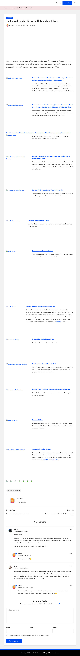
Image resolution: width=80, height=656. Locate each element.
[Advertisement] (40, 45)
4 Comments (32, 25)
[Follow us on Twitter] (12, 482)
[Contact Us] (33, 482)
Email (32, 627)
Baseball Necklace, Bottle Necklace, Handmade (40, 306)
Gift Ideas (9, 17)
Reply (70, 529)
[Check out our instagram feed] (20, 482)
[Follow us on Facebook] (8, 482)
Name (8, 627)
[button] (67, 3)
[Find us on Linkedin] (16, 482)
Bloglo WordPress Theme (51, 653)
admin (20, 499)
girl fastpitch (44, 459)
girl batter (55, 459)
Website (54, 627)
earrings (58, 321)
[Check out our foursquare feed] (29, 482)
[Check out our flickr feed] (25, 482)
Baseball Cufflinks (37, 420)
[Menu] (75, 3)
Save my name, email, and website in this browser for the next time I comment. (29, 635)
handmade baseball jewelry (14, 490)
